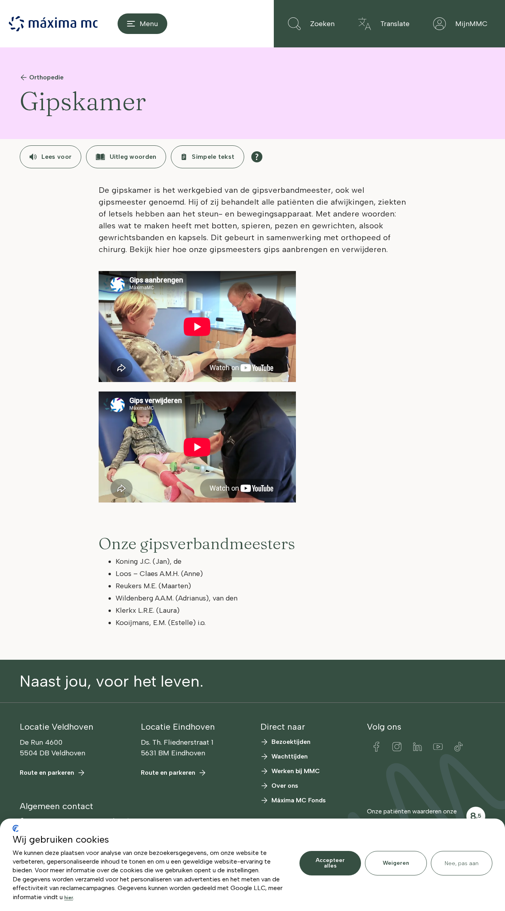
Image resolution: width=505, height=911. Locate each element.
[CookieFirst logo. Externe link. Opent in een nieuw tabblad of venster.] (16, 828)
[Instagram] (396, 746)
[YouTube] (437, 746)
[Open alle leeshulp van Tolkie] (256, 156)
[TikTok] (458, 746)
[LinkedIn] (417, 746)
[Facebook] (376, 746)
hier (68, 897)
